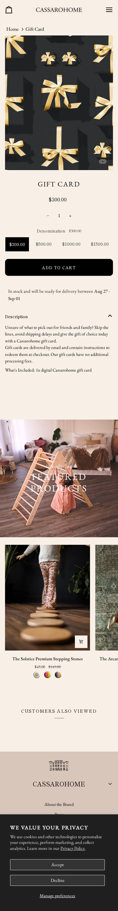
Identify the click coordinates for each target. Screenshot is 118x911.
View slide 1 (102, 161)
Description (16, 316)
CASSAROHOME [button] (59, 783)
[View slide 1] (59, 102)
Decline (58, 880)
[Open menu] (106, 9)
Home (12, 29)
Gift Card (34, 29)
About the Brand (59, 804)
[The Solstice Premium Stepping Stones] (47, 598)
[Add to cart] (81, 641)
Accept (57, 864)
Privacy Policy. (72, 848)
